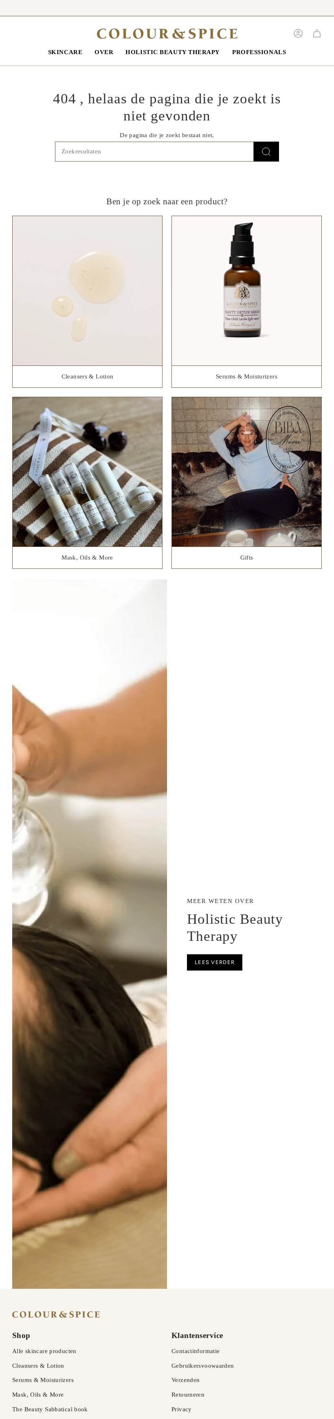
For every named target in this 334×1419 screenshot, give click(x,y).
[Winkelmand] (317, 33)
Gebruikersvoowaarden (202, 1365)
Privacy (181, 1409)
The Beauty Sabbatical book (50, 1409)
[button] (65, 52)
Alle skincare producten (44, 1351)
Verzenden (185, 1380)
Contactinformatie (195, 1351)
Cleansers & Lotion (38, 1365)
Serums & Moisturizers (43, 1380)
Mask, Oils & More (38, 1394)
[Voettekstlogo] (56, 1314)
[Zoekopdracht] (266, 152)
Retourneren (187, 1394)
